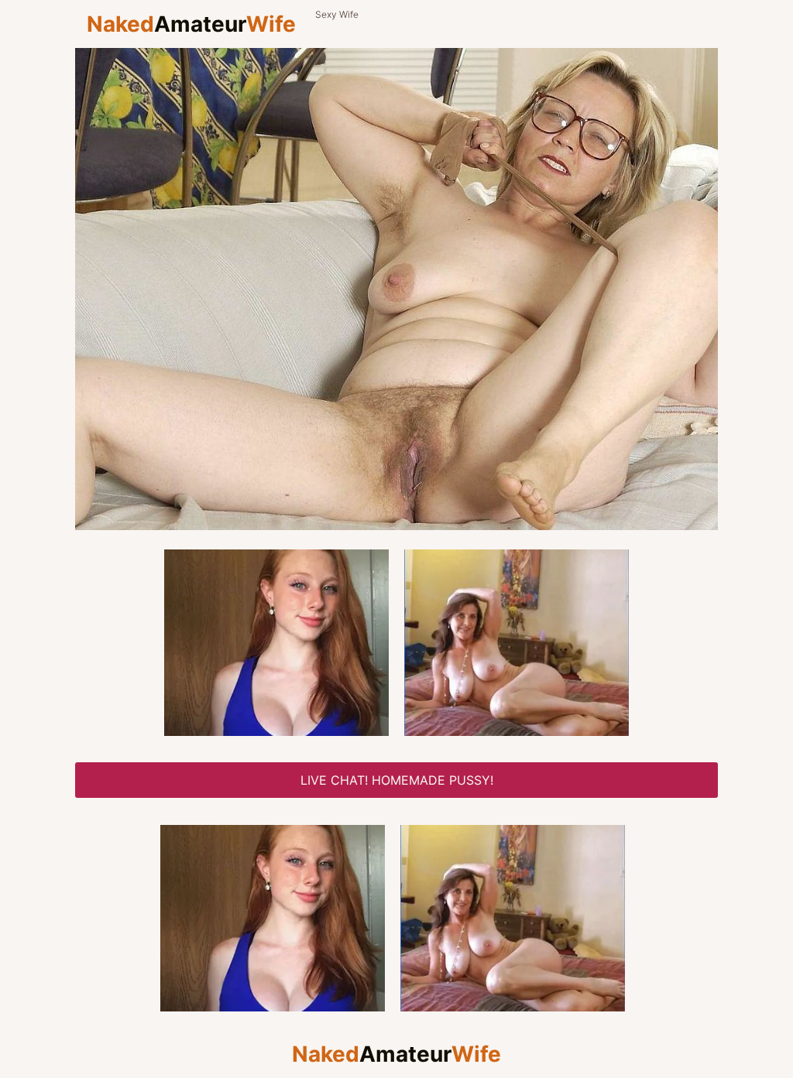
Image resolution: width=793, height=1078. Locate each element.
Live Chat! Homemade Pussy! (396, 780)
